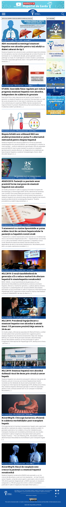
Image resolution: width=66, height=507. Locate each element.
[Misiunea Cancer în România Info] (55, 114)
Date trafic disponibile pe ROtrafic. (33, 505)
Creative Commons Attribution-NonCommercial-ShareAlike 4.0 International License (40, 502)
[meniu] (3, 14)
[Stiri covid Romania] (55, 38)
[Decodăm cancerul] (55, 57)
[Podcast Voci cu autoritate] (55, 95)
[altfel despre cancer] (55, 76)
